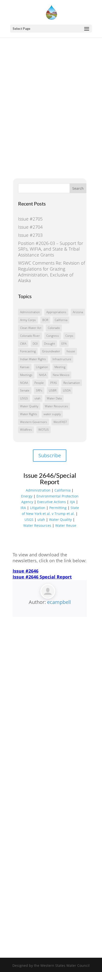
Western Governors (33, 422)
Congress (52, 336)
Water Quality (29, 406)
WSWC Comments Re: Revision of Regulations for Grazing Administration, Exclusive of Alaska (51, 271)
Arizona (78, 312)
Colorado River (30, 336)
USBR (52, 390)
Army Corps (28, 320)
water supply (52, 414)
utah (37, 398)
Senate (24, 390)
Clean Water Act (30, 328)
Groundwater (51, 351)
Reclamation (71, 383)
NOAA (24, 383)
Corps (69, 336)
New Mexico (61, 375)
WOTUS (43, 429)
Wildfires (26, 429)
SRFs (39, 390)
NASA (42, 375)
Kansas (24, 367)
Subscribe (49, 455)
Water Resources (56, 406)
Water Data (54, 398)
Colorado (54, 328)
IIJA (72, 501)
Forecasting (28, 351)
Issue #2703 (30, 235)
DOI (35, 343)
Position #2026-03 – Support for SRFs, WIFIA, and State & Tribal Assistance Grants (50, 249)
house (71, 351)
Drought (49, 343)
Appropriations (56, 312)
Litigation (42, 367)
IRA (23, 507)
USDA (67, 390)
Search (78, 188)
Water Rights (28, 414)
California (61, 320)
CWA (23, 343)
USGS (24, 398)
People (39, 383)
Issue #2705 (30, 219)
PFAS (53, 383)
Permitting (58, 507)
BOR (45, 320)
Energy (26, 496)
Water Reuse (65, 525)
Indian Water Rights (33, 359)
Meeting (59, 367)
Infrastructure (61, 359)
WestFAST (60, 422)
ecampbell (59, 602)
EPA (64, 343)
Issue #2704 (30, 227)
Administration (30, 312)
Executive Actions (51, 501)
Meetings (26, 375)
